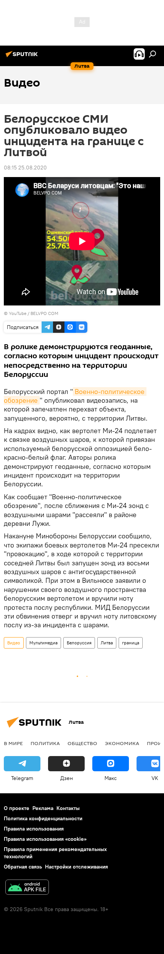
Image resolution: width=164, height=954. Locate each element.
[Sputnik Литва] (23, 57)
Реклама (42, 808)
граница (130, 642)
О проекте (16, 808)
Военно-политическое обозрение (75, 396)
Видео (13, 642)
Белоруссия (79, 642)
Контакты (68, 808)
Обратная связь (23, 866)
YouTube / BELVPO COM (33, 313)
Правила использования (34, 828)
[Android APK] (27, 888)
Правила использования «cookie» (45, 838)
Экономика (122, 743)
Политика (45, 743)
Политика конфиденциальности (43, 818)
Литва (107, 642)
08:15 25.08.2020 (25, 167)
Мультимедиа (43, 642)
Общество (82, 743)
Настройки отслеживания (76, 866)
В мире (13, 743)
